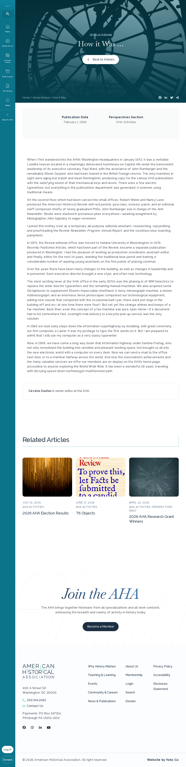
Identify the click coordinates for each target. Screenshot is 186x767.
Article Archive (41, 97)
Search (130, 692)
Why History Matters (102, 666)
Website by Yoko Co (163, 760)
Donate (7, 759)
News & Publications (102, 701)
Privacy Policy (162, 666)
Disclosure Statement (160, 686)
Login (129, 683)
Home (26, 97)
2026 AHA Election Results (46, 513)
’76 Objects (85, 513)
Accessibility (161, 675)
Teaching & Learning (102, 675)
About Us (132, 666)
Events (92, 683)
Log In (7, 749)
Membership (134, 675)
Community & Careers (103, 692)
